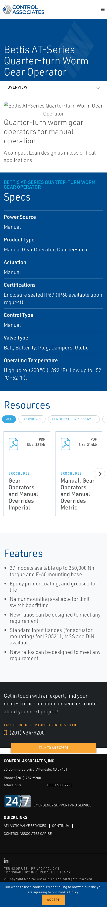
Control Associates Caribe (28, 833)
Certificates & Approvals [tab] (74, 419)
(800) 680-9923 (59, 785)
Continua (60, 825)
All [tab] (9, 419)
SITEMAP (64, 872)
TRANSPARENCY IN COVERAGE (28, 872)
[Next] (99, 473)
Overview (17, 87)
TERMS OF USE (15, 868)
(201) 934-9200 (26, 732)
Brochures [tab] (32, 419)
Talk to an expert (53, 748)
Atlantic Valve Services (25, 825)
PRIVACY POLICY (44, 868)
